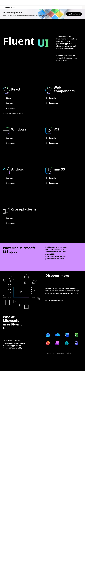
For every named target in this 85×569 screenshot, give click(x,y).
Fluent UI (9, 7)
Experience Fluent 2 (74, 14)
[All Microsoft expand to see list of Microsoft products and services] (5, 2)
